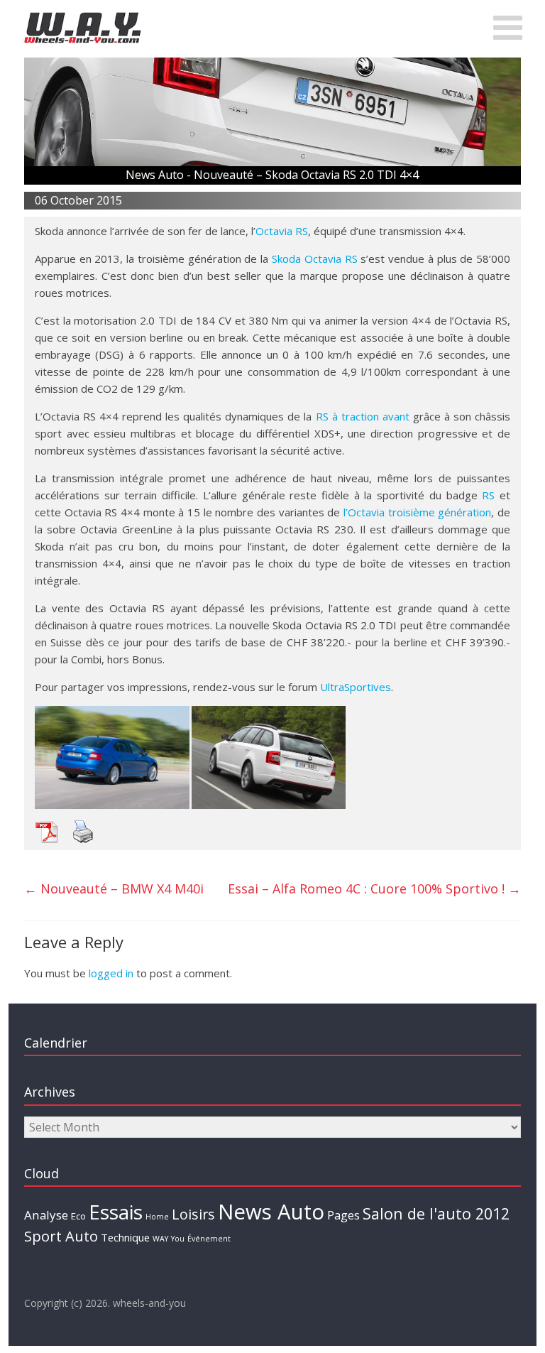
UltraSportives (355, 687)
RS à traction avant (362, 416)
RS (488, 495)
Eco (78, 1216)
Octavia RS (281, 231)
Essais (116, 1211)
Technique (125, 1237)
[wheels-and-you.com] (82, 15)
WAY (160, 1239)
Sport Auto (61, 1236)
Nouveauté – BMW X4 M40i (114, 888)
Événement (209, 1239)
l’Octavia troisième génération (417, 512)
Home (157, 1217)
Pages (343, 1215)
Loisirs (193, 1214)
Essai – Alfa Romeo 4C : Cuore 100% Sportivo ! (374, 888)
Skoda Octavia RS (315, 258)
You (178, 1239)
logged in (111, 973)
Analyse (46, 1215)
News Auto (271, 1211)
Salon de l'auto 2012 (436, 1213)
